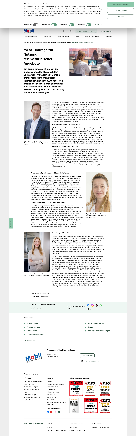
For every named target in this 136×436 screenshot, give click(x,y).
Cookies (49, 427)
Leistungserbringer (53, 392)
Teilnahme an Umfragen (32, 397)
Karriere (49, 381)
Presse (26, 392)
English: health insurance (32, 400)
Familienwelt (51, 395)
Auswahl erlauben (121, 11)
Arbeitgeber (51, 389)
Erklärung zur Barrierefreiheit (56, 430)
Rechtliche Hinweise (76, 424)
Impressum (73, 427)
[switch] (54, 24)
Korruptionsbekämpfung (100, 427)
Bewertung (11, 223)
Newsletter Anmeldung (31, 389)
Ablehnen (120, 17)
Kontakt (49, 424)
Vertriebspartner (52, 387)
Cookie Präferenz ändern (77, 430)
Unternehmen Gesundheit (55, 384)
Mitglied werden (106, 31)
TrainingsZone (51, 397)
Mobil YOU (50, 400)
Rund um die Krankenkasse (33, 381)
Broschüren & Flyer (30, 395)
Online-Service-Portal (84, 31)
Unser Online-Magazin (31, 387)
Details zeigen (99, 25)
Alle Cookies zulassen (120, 4)
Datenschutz (96, 424)
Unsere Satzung (29, 384)
